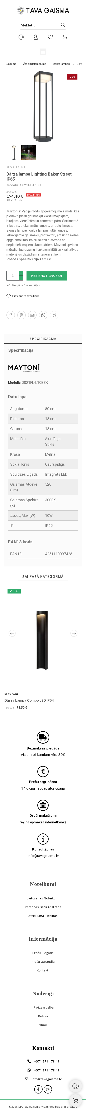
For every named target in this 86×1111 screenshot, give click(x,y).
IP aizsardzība (43, 1007)
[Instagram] (48, 1089)
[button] (43, 52)
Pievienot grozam (46, 275)
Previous (12, 633)
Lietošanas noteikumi (43, 898)
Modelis (15, 383)
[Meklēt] (63, 25)
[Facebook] (38, 1089)
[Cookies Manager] (75, 1086)
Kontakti (43, 970)
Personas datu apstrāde (43, 907)
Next (73, 633)
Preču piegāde (43, 953)
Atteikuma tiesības (43, 916)
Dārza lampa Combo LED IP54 (29, 700)
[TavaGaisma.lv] (43, 11)
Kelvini (43, 1016)
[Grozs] (75, 1100)
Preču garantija (43, 961)
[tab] (43, 339)
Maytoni (16, 167)
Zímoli (43, 1025)
